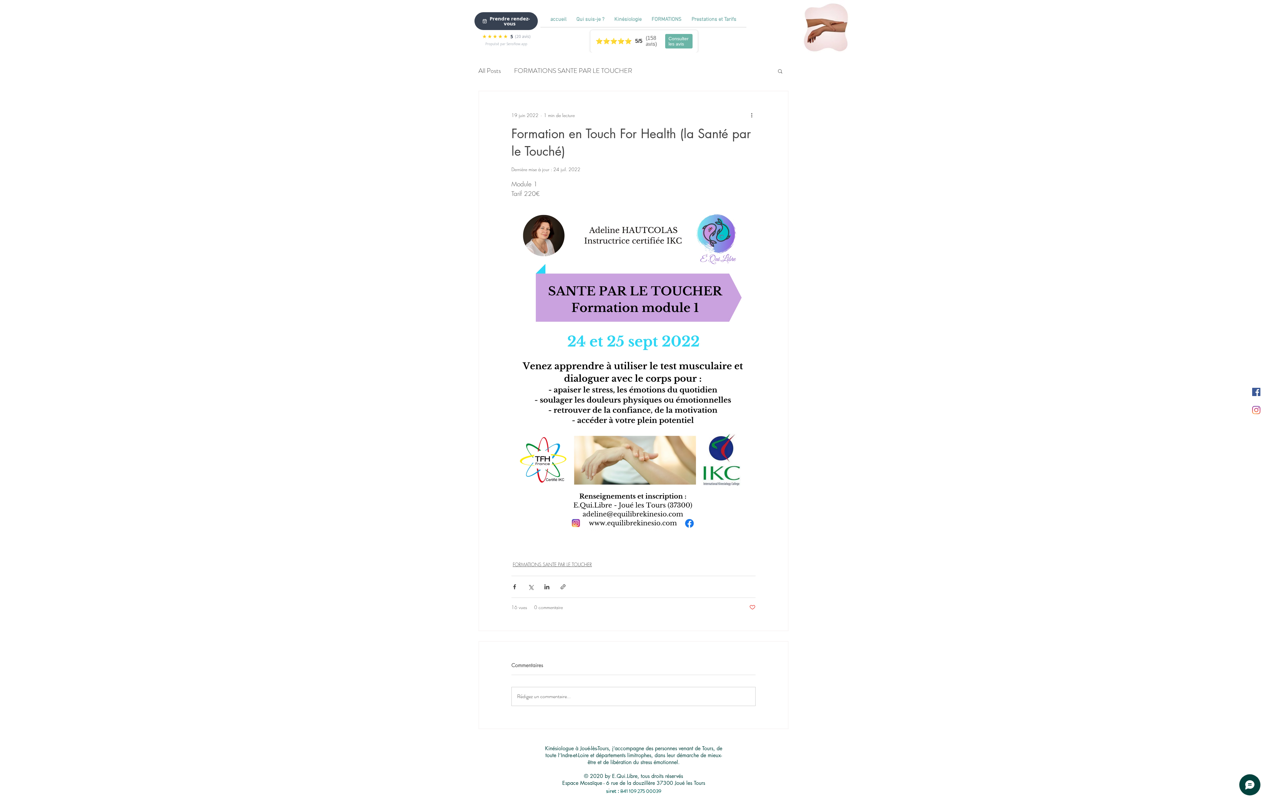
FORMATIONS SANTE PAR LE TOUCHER (573, 71)
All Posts (489, 71)
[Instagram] (1256, 410)
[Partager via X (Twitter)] (531, 587)
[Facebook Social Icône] (1256, 392)
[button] (780, 71)
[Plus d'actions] (752, 115)
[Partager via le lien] (563, 587)
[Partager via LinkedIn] (547, 587)
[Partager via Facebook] (514, 587)
